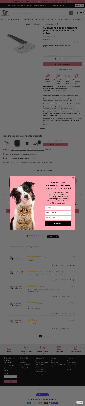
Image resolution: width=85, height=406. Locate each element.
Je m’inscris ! (58, 223)
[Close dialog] (73, 177)
